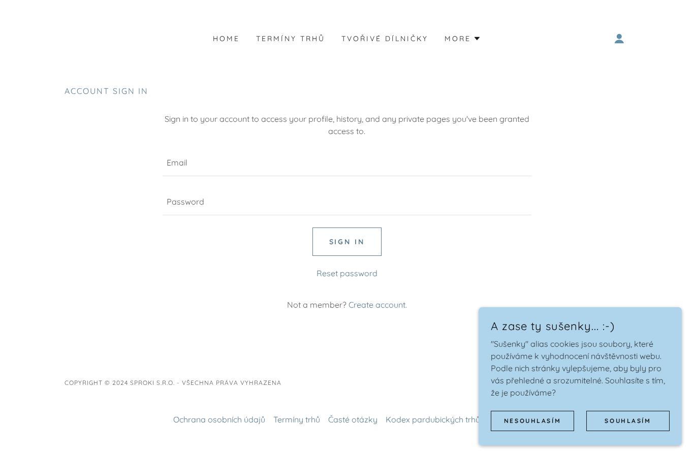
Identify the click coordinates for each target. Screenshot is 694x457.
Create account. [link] (378, 305)
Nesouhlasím (532, 421)
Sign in (347, 241)
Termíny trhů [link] (290, 38)
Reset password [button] (347, 273)
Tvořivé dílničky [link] (384, 38)
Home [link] (226, 38)
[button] (463, 38)
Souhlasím (628, 421)
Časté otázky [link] (352, 419)
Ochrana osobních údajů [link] (219, 419)
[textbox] (347, 162)
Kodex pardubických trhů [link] (433, 419)
